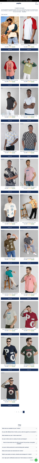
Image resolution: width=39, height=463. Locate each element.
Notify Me (10, 49)
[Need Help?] (36, 460)
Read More (24, 11)
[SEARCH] (36, 4)
